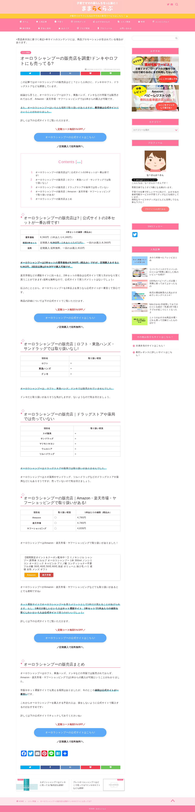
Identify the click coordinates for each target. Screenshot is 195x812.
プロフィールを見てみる (155, 209)
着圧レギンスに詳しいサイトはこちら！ (154, 353)
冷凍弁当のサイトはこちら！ (150, 345)
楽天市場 (46, 575)
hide (79, 163)
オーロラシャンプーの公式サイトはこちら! (70, 137)
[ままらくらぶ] (97, 11)
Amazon (31, 575)
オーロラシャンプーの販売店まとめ (54, 199)
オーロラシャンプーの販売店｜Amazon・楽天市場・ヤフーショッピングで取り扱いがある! (73, 193)
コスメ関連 (26, 52)
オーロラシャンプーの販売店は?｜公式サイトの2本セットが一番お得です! (72, 174)
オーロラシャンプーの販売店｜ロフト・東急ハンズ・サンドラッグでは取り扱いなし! (73, 181)
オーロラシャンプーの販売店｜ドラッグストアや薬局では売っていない (72, 187)
